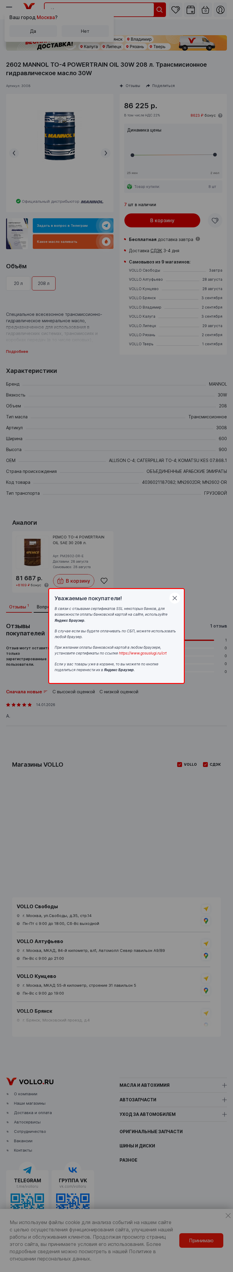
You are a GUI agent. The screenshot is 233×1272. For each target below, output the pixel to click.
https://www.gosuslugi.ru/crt (143, 653)
